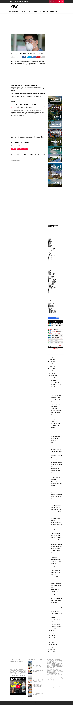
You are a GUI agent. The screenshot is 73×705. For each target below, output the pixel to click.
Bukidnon (50, 245)
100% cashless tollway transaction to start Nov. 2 (56, 445)
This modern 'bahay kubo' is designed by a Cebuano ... (56, 419)
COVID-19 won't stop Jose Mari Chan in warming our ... (55, 425)
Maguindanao (51, 276)
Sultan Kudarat (51, 303)
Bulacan (49, 246)
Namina (44, 702)
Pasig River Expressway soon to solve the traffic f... (56, 496)
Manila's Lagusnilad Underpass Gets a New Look (56, 490)
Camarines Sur (51, 249)
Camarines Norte (51, 248)
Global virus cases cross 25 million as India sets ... (56, 451)
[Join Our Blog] (62, 1)
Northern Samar (51, 284)
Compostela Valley (52, 255)
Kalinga (49, 270)
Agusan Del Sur (51, 231)
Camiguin (50, 250)
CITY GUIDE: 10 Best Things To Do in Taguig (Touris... (56, 607)
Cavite (49, 253)
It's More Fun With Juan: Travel (55, 323)
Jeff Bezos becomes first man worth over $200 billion (56, 412)
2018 (51, 649)
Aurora (49, 237)
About (15, 1)
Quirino (49, 293)
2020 (51, 370)
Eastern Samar (51, 262)
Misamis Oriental (51, 280)
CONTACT (22, 675)
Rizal (49, 294)
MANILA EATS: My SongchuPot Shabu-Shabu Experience (38, 666)
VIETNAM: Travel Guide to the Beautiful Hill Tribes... (56, 619)
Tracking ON (58, 347)
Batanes (49, 240)
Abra (49, 229)
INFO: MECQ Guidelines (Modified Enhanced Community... (56, 600)
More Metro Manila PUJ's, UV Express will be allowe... (56, 529)
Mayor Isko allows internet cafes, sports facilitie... (56, 384)
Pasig (21, 148)
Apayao (49, 236)
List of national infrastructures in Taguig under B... (56, 483)
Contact (19, 1)
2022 (51, 366)
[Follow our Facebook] (53, 1)
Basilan (49, 238)
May (52, 635)
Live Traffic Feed (55, 321)
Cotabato (50, 256)
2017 (51, 651)
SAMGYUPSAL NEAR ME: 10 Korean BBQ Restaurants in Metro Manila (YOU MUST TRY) (38, 690)
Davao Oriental (51, 260)
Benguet (49, 242)
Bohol (49, 244)
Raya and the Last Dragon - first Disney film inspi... (56, 470)
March (52, 640)
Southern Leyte (51, 302)
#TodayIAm (35, 675)
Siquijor (49, 299)
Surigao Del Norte (51, 305)
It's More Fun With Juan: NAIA (53, 331)
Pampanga (50, 290)
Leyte (49, 275)
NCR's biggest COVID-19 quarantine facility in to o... (56, 539)
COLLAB (17, 675)
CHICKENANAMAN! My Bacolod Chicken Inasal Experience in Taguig (37, 685)
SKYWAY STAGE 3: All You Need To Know (38, 662)
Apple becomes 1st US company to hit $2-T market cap (56, 511)
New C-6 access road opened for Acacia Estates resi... (55, 550)
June (52, 633)
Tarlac (49, 307)
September (53, 377)
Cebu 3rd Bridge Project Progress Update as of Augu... (56, 464)
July (52, 630)
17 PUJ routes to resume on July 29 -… (56, 345)
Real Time (55, 347)
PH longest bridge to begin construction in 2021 (56, 432)
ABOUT (13, 675)
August (52, 380)
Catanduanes (50, 252)
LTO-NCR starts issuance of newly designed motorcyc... (56, 477)
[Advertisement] (43, 6)
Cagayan (50, 247)
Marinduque (50, 277)
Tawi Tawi (50, 308)
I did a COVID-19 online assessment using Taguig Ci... (56, 578)
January (53, 644)
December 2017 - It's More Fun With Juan (54, 333)
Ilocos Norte (50, 266)
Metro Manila (13, 148)
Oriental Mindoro (51, 288)
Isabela (49, 269)
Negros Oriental (51, 283)
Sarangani (50, 298)
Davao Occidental (51, 259)
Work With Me (25, 1)
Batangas (50, 241)
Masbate (49, 278)
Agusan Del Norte (51, 230)
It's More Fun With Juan (15, 669)
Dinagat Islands (51, 261)
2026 (51, 357)
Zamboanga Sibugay (52, 312)
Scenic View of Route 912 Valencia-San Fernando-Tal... (56, 457)
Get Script (52, 347)
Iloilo (49, 268)
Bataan (49, 239)
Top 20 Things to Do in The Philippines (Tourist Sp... (56, 613)
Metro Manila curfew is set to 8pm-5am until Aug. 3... (56, 518)
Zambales (50, 309)
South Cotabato (51, 301)
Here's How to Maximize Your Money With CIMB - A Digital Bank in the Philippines (38, 680)
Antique (49, 235)
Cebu (49, 254)
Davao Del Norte (51, 257)
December (53, 373)
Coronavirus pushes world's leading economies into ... (55, 438)
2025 (51, 359)
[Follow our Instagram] (56, 1)
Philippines (26, 148)
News (18, 148)
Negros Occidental (52, 282)
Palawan (50, 289)
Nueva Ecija (50, 285)
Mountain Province (52, 281)
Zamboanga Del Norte (52, 310)
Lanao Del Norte (51, 273)
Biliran (49, 243)
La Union (50, 271)
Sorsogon (50, 300)
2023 (51, 363)
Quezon (49, 292)
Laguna (49, 272)
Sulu (49, 304)
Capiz (49, 251)
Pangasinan (50, 291)
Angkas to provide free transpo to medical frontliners (56, 572)
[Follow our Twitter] (59, 1)
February (53, 642)
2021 (51, 368)
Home (11, 1)
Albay (49, 234)
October (53, 375)
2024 (51, 361)
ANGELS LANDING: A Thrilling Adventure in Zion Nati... (56, 626)
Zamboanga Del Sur (52, 311)
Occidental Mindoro (52, 287)
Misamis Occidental (52, 279)
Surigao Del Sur (51, 306)
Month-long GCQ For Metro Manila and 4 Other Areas (55, 406)
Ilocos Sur (50, 267)
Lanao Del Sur (51, 274)
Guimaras (50, 263)
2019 (51, 647)
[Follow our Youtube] (50, 1)
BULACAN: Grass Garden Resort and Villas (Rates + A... (55, 391)
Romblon (50, 295)
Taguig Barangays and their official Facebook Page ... (56, 585)
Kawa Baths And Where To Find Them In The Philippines (56, 561)
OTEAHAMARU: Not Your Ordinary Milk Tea (38, 671)
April (52, 637)
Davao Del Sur (51, 258)
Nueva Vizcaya (51, 286)
